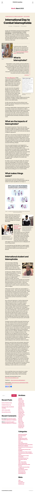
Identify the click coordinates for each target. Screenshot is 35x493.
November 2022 (21, 412)
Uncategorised (27, 16)
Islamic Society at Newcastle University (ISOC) (17, 227)
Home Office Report (11, 77)
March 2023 (20, 409)
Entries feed (20, 481)
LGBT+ (19, 460)
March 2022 (20, 421)
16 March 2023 (17, 26)
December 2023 (21, 403)
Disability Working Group (6, 404)
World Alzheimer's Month (23, 469)
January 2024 (21, 402)
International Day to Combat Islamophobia (14, 16)
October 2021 (20, 427)
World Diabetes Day (22, 472)
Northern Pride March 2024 (7, 402)
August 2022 (20, 416)
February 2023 (21, 411)
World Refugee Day (21, 473)
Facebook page (9, 239)
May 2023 (20, 407)
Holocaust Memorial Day (6, 412)
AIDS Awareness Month (22, 434)
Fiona (11, 26)
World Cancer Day (21, 470)
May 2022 (20, 418)
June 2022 (20, 417)
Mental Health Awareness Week (24, 464)
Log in (19, 480)
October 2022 (20, 413)
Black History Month (22, 435)
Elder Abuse (20, 442)
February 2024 (21, 400)
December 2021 (21, 425)
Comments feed (21, 482)
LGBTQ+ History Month (6, 410)
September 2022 (21, 414)
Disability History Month (22, 438)
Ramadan (20, 465)
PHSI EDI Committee (17, 2)
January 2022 (21, 423)
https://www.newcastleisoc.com (11, 377)
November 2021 (21, 426)
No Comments (24, 26)
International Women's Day (23, 458)
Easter (19, 440)
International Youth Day (22, 459)
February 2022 (21, 422)
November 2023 (21, 404)
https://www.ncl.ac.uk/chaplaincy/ (18, 380)
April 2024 (20, 399)
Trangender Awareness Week (23, 467)
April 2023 (20, 408)
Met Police (24, 94)
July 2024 (20, 398)
